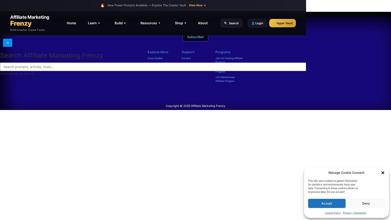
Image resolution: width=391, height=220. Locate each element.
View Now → (197, 5)
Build (120, 23)
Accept (326, 203)
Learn (94, 23)
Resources (150, 23)
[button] (383, 173)
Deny (366, 203)
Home (71, 23)
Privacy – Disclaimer (354, 212)
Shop (180, 23)
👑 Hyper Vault (282, 23)
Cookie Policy (333, 212)
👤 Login (257, 23)
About (203, 23)
